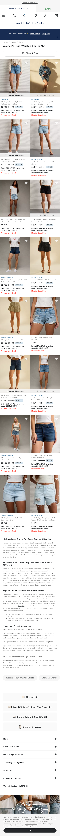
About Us (8, 770)
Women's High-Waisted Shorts (20, 677)
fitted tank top (49, 573)
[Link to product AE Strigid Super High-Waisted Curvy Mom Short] (15, 494)
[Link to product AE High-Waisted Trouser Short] (45, 256)
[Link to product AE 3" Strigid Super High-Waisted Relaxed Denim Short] (45, 198)
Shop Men (46, 33)
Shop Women (35, 33)
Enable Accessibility (30, 2)
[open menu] (3, 15)
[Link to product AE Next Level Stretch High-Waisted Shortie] (45, 374)
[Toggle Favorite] (26, 62)
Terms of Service (31, 823)
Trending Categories (13, 762)
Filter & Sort (32, 53)
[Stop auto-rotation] (57, 37)
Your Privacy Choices (29, 826)
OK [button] (30, 830)
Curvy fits (21, 606)
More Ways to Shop (13, 754)
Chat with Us (32, 696)
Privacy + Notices (12, 778)
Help (5, 738)
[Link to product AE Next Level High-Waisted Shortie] (45, 316)
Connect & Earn (11, 746)
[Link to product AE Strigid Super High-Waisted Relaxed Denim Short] (15, 78)
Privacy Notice (8, 826)
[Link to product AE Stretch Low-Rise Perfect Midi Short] (45, 138)
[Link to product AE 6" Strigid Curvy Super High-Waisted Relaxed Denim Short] (45, 494)
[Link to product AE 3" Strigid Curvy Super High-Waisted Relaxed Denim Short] (15, 198)
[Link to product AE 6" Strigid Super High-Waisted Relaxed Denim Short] (45, 78)
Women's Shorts (49, 677)
